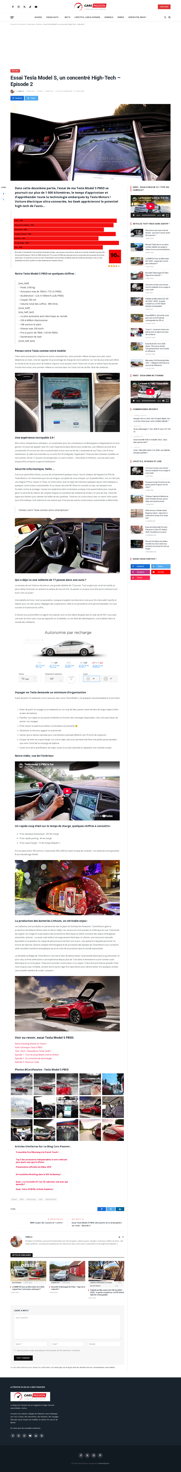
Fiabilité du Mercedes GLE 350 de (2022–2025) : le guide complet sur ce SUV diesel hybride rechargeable (107, 1292)
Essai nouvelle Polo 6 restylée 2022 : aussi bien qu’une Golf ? (150, 440)
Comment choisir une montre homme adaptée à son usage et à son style (157, 287)
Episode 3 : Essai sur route (27, 1062)
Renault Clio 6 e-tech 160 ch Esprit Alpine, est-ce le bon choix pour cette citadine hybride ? (152, 419)
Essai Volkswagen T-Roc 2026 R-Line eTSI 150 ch (152, 430)
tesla (40, 1199)
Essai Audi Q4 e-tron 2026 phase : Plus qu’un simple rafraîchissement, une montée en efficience (157, 347)
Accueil (38, 17)
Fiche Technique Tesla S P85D (28, 1047)
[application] (151, 206)
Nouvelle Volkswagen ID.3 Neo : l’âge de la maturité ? (68, 1288)
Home (23, 24)
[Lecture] (134, 215)
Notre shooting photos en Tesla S (30, 1043)
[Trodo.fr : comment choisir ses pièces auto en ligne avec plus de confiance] (137, 332)
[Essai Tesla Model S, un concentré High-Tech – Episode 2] (90, 142)
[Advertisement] (90, 47)
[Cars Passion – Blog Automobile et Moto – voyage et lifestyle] (90, 7)
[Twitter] (3, 199)
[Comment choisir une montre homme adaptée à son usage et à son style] (137, 287)
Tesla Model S (51, 1199)
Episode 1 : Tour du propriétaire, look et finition (37, 1054)
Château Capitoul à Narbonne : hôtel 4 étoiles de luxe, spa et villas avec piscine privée (157, 498)
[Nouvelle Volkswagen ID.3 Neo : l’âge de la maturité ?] (67, 1271)
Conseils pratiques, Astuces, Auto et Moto (101, 1284)
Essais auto (52, 17)
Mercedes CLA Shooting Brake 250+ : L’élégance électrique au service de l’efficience (157, 362)
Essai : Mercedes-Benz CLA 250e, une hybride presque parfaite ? (151, 451)
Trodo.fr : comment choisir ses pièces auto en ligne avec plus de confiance (157, 332)
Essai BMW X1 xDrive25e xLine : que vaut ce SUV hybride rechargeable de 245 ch (157, 317)
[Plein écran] (167, 215)
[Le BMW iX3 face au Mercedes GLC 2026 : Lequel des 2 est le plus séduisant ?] (28, 1271)
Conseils (108, 17)
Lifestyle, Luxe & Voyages (87, 17)
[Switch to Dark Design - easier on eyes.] (165, 17)
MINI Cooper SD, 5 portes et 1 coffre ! (46, 1223)
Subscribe (164, 7)
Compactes (55, 1282)
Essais (14, 1199)
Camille (21, 91)
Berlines (39, 24)
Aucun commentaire (65, 91)
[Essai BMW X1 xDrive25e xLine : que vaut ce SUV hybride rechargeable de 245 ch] (137, 318)
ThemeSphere (103, 1463)
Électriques (16, 1282)
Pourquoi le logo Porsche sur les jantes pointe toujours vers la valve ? (157, 484)
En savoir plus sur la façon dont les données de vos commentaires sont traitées (83, 1367)
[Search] (169, 17)
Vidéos (120, 17)
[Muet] (163, 215)
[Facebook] (3, 194)
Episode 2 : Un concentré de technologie (33, 1058)
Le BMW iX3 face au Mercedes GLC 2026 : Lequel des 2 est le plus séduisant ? (28, 1288)
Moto (67, 17)
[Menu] (12, 17)
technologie (31, 1199)
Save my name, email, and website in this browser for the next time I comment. (48, 1350)
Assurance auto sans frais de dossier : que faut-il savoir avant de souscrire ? (157, 232)
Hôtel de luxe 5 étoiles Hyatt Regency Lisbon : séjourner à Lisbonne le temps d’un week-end (156, 514)
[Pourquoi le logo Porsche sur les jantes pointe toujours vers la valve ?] (137, 485)
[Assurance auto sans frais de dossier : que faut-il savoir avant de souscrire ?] (137, 233)
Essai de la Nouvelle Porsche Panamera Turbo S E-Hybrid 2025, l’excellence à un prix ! (156, 529)
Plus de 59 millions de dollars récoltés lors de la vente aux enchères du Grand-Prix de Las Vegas (157, 545)
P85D (22, 1199)
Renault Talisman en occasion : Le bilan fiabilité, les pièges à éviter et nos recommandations (157, 247)
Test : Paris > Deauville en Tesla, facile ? (33, 1051)
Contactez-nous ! (137, 17)
